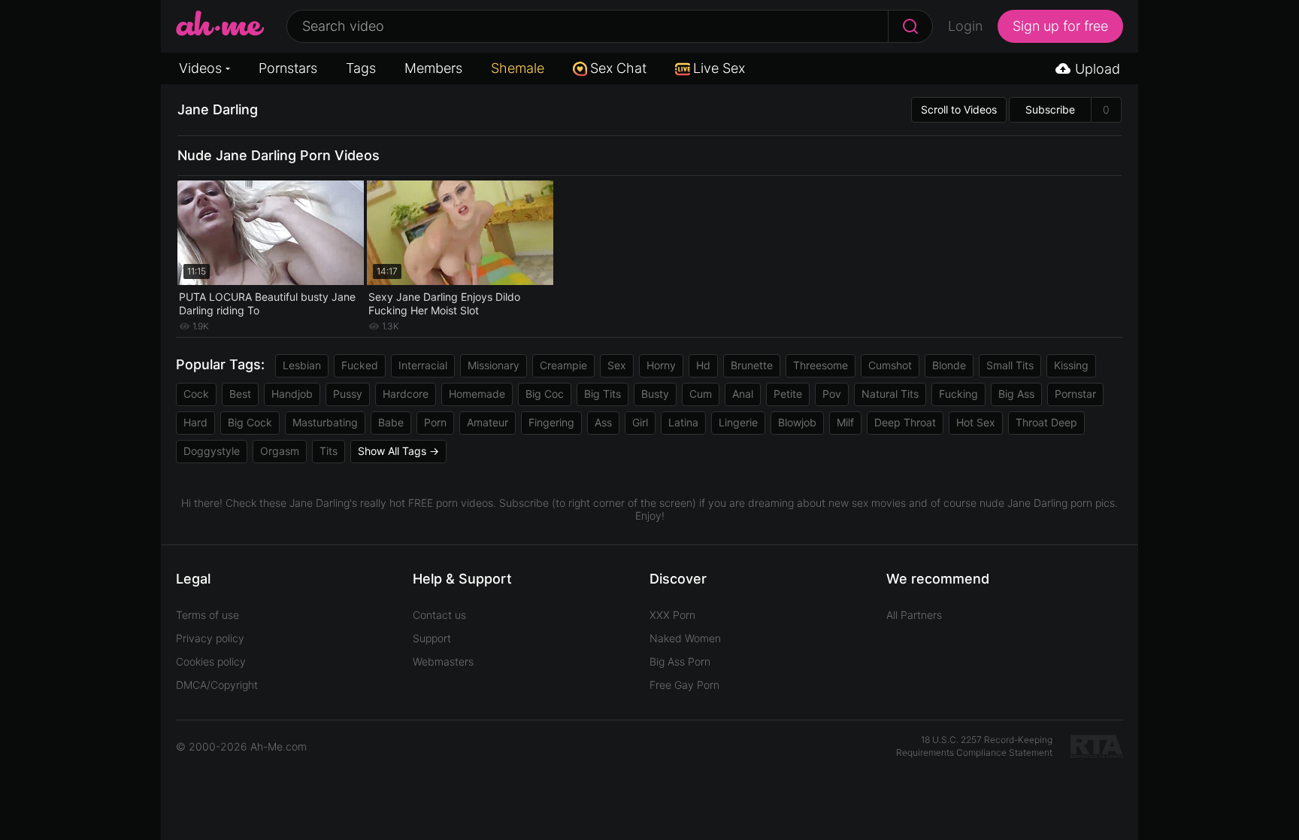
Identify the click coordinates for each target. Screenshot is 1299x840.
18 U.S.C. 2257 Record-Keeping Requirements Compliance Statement (974, 746)
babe (391, 422)
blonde (949, 365)
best (240, 393)
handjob (292, 393)
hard (195, 422)
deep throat (905, 422)
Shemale (517, 68)
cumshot (890, 365)
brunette (752, 365)
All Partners (914, 614)
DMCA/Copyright (217, 684)
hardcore (405, 393)
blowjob (797, 422)
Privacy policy (210, 638)
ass (603, 422)
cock (196, 393)
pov (831, 393)
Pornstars (288, 68)
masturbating (325, 422)
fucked (359, 365)
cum (700, 393)
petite (788, 393)
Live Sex (719, 68)
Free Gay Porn (684, 684)
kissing (1071, 365)
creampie (563, 365)
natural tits (890, 393)
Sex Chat (618, 68)
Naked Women (685, 638)
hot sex (975, 422)
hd (703, 365)
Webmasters (443, 661)
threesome (820, 365)
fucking (958, 393)
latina (683, 422)
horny (661, 365)
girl (640, 422)
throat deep (1046, 422)
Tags (361, 68)
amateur (487, 422)
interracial (422, 365)
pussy (347, 393)
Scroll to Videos (959, 109)
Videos (200, 68)
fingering (551, 422)
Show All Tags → (398, 450)
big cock (250, 422)
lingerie (738, 422)
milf (845, 422)
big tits (602, 393)
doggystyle (211, 450)
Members (433, 68)
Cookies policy (211, 661)
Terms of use (207, 614)
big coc (544, 393)
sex (616, 365)
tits (328, 450)
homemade (477, 393)
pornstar (1075, 393)
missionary (493, 365)
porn (435, 422)
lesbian (302, 365)
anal (742, 393)
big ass (1016, 393)
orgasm (279, 450)
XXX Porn (672, 614)
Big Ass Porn (680, 661)
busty (655, 393)
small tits (1010, 365)
